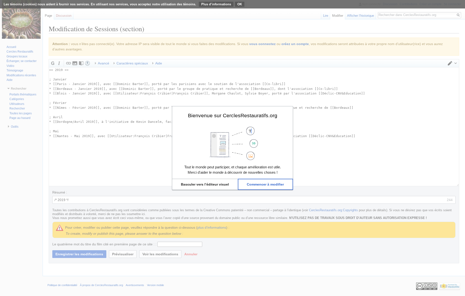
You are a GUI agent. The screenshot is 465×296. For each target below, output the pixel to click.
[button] (205, 184)
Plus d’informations (216, 4)
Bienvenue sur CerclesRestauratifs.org (232, 115)
